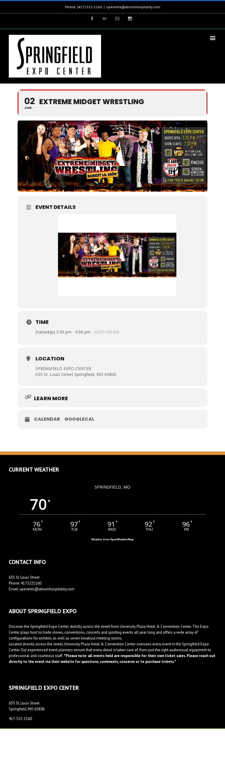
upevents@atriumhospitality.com (133, 7)
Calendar (47, 419)
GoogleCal (79, 419)
